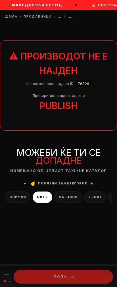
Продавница (38, 16)
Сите (42, 197)
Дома (11, 16)
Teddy (95, 197)
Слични (17, 197)
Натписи (68, 197)
